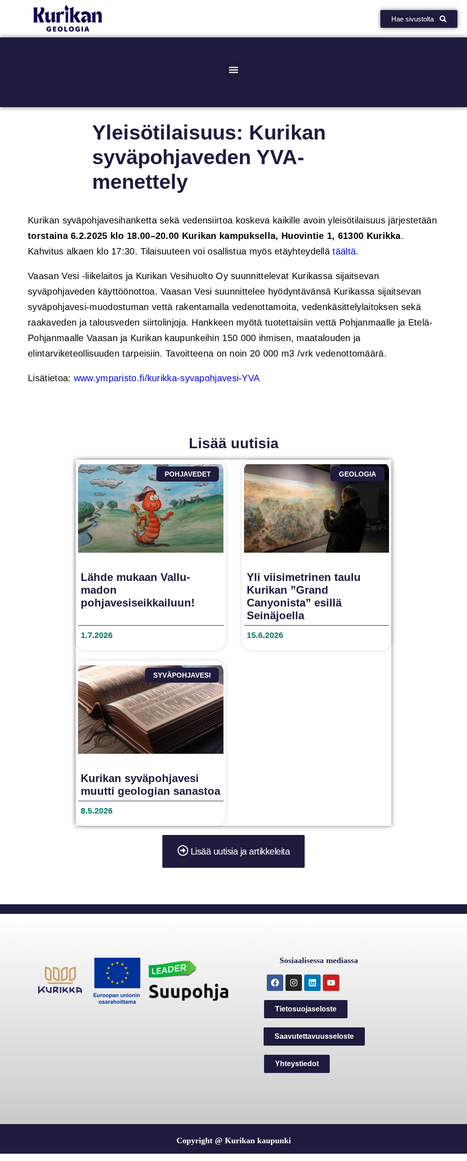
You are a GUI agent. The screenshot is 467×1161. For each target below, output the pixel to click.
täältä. (345, 251)
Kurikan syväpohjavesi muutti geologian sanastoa (150, 784)
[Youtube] (331, 982)
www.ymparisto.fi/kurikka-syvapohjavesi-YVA (167, 378)
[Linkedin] (312, 982)
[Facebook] (275, 982)
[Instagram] (293, 982)
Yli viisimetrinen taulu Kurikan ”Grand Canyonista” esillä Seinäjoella (304, 596)
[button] (233, 70)
